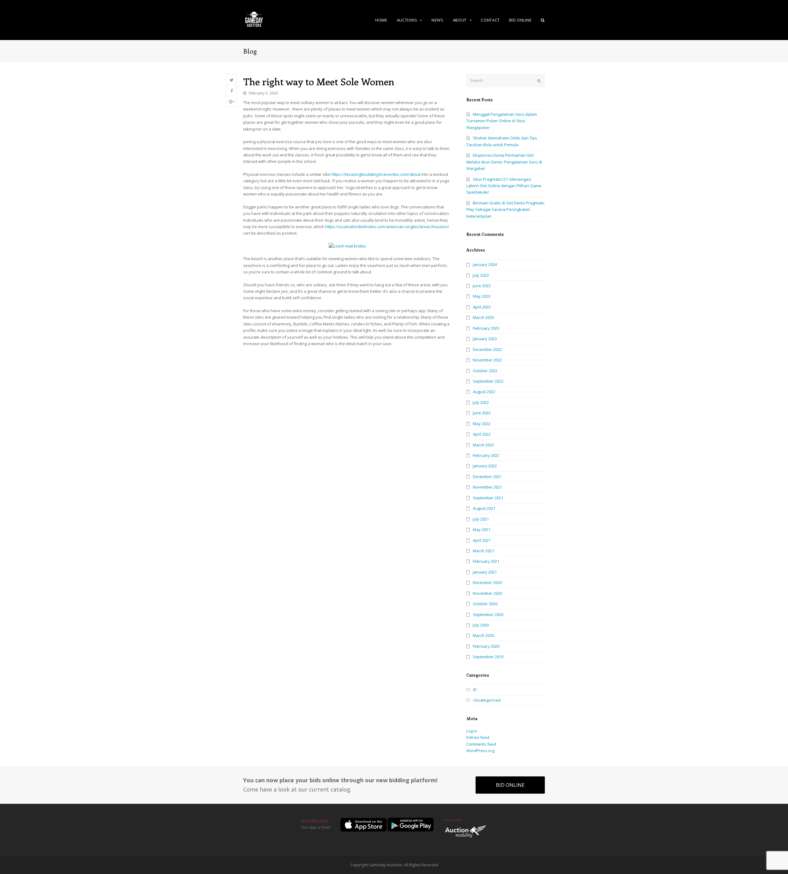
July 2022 (481, 402)
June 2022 (482, 413)
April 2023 (482, 307)
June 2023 (482, 285)
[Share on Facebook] (231, 90)
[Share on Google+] (231, 101)
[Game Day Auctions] (254, 19)
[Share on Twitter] (231, 80)
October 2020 (485, 603)
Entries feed (477, 737)
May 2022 (481, 423)
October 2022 (485, 370)
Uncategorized (487, 700)
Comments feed (481, 744)
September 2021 (488, 498)
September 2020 (488, 614)
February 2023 (486, 328)
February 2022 (486, 455)
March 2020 (483, 635)
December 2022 (487, 349)
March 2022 (483, 445)
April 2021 (482, 540)
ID (475, 689)
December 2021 (487, 476)
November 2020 (487, 593)
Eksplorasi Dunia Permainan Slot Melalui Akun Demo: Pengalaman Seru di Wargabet (504, 161)
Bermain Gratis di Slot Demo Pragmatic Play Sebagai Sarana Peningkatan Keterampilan (505, 209)
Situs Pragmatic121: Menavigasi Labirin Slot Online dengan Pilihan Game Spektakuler (503, 185)
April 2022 (482, 434)
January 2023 (485, 338)
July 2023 (481, 275)
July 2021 (481, 519)
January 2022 (485, 466)
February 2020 (486, 646)
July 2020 (481, 625)
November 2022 (487, 360)
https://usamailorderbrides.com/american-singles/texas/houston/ (387, 226)
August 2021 (484, 508)
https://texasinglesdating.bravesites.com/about (376, 174)
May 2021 (481, 529)
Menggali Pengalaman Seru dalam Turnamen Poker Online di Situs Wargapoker (501, 120)
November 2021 (487, 487)
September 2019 (488, 656)
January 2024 (485, 264)
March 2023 (483, 317)
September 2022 (488, 381)
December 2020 (487, 582)
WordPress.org (480, 750)
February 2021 (486, 561)
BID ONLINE (510, 785)
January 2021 (485, 572)
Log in (471, 731)
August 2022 (484, 391)
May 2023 (481, 296)
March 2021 (483, 551)
